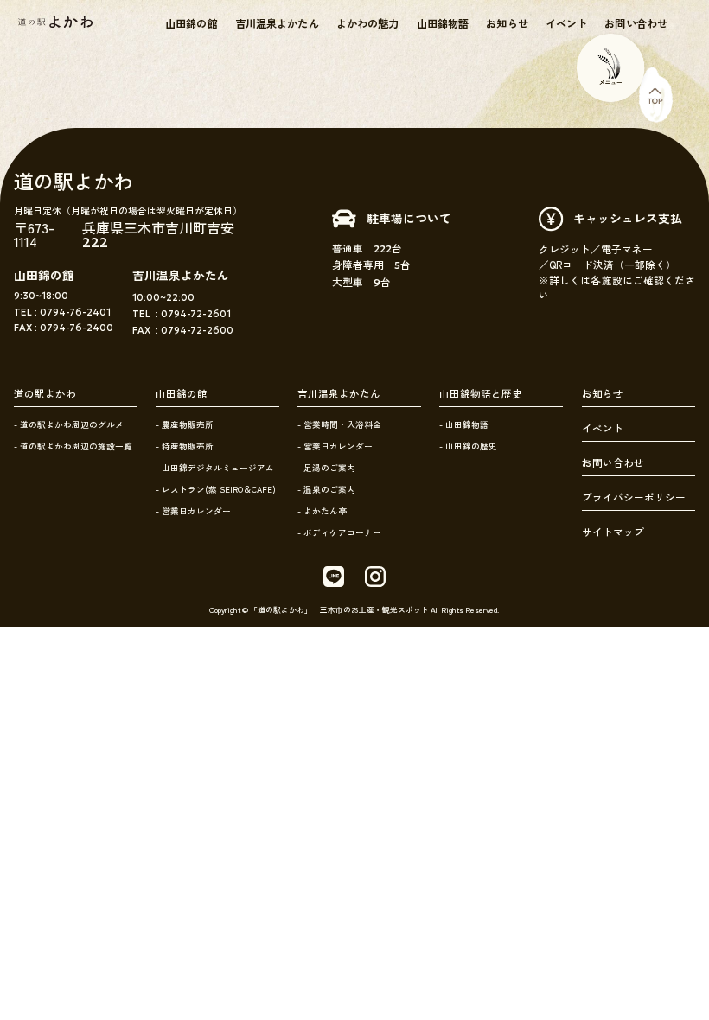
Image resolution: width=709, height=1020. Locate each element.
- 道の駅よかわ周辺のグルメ (69, 424)
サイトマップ (613, 532)
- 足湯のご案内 (326, 468)
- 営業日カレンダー (193, 511)
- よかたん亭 (322, 511)
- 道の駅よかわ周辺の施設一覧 (73, 446)
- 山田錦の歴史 (468, 446)
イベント (566, 23)
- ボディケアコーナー (339, 532)
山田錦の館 (191, 23)
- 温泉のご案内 (326, 489)
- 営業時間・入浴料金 (339, 424)
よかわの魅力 (367, 23)
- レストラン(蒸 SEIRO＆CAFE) (216, 489)
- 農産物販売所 (185, 424)
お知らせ (506, 23)
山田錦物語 (443, 23)
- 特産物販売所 (185, 446)
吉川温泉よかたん (277, 23)
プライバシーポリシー (634, 497)
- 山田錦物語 (464, 424)
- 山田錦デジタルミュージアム (215, 468)
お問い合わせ (635, 23)
